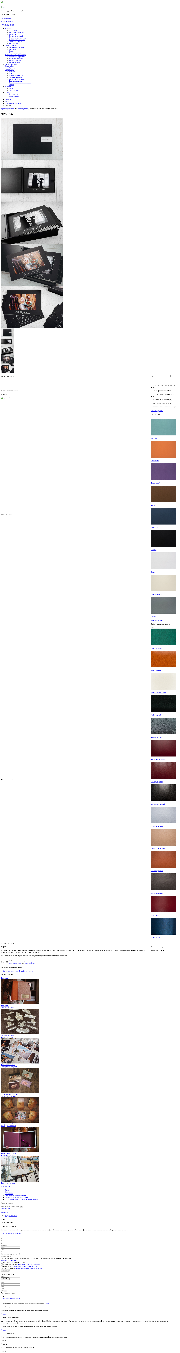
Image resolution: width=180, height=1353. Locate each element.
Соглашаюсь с (20, 1266)
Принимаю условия (21, 1264)
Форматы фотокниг (16, 75)
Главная (8, 99)
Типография (13, 90)
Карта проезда (6, 18)
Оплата (11, 51)
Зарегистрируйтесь (7, 109)
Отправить (5, 1270)
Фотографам (9, 66)
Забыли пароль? (15, 1298)
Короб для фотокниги (8, 1153)
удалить (160, 411)
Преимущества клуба (16, 68)
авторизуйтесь (23, 109)
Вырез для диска (15, 62)
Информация (9, 70)
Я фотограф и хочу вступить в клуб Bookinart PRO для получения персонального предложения (37, 1258)
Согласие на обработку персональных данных (21, 1199)
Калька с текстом (15, 60)
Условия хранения (15, 81)
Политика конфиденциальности (16, 1197)
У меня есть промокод (8, 1260)
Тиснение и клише (15, 42)
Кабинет (8, 92)
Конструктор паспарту (13, 103)
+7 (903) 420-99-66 (7, 25)
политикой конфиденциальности (25, 1266)
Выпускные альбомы (16, 32)
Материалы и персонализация (15, 55)
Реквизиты (9, 1194)
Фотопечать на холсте (17, 40)
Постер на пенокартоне (17, 38)
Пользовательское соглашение (20, 83)
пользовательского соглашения (29, 1264)
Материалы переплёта (17, 57)
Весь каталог (13, 43)
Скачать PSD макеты (16, 79)
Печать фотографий (16, 36)
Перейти (47, 1303)
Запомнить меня (9, 1289)
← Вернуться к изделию (9, 971)
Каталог (8, 28)
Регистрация (13, 94)
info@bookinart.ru (7, 21)
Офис (11, 88)
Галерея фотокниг (11, 64)
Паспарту (12, 34)
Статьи (11, 85)
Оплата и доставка (11, 45)
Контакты (8, 86)
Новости (12, 72)
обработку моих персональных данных (29, 1268)
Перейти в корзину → (27, 971)
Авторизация (14, 96)
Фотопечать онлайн (8, 1065)
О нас (11, 73)
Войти (4, 1291)
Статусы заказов (15, 53)
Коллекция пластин (16, 58)
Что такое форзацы (15, 77)
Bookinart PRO (6, 1209)
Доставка (12, 49)
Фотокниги (13, 30)
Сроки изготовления (16, 47)
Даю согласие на (23, 1268)
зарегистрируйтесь (15, 963)
